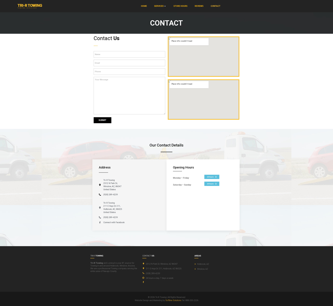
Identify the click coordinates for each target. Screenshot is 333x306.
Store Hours (180, 6)
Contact (215, 6)
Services (159, 6)
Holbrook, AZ (203, 264)
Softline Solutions (173, 300)
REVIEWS (199, 6)
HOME (144, 6)
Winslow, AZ (202, 269)
